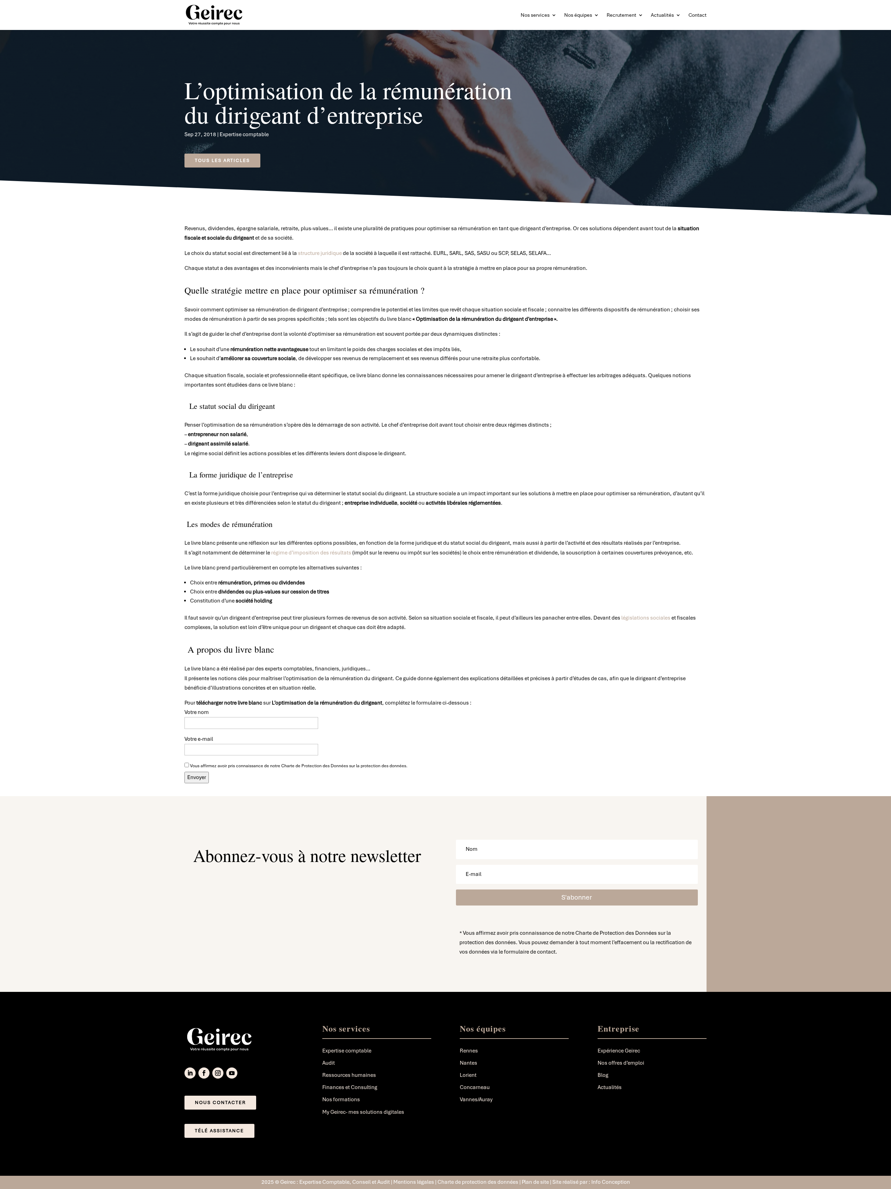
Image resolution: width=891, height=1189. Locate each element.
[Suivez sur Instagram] (217, 1073)
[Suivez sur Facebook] (204, 1073)
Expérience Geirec (619, 1050)
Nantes (468, 1062)
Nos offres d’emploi (621, 1062)
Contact (697, 15)
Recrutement (621, 15)
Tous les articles (222, 160)
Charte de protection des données (477, 1182)
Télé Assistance (219, 1131)
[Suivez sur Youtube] (231, 1073)
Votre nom (196, 712)
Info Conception (610, 1182)
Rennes (469, 1050)
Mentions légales (413, 1182)
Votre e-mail (198, 739)
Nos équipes (578, 15)
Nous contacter (220, 1102)
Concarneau (475, 1087)
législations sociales (645, 617)
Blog (603, 1075)
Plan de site (536, 1182)
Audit (328, 1062)
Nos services (535, 15)
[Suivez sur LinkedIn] (190, 1073)
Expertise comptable (244, 134)
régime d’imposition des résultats (311, 552)
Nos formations (341, 1099)
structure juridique (320, 253)
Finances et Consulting (349, 1087)
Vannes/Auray (476, 1099)
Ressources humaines (349, 1075)
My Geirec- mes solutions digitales (363, 1112)
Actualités (662, 15)
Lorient (468, 1075)
